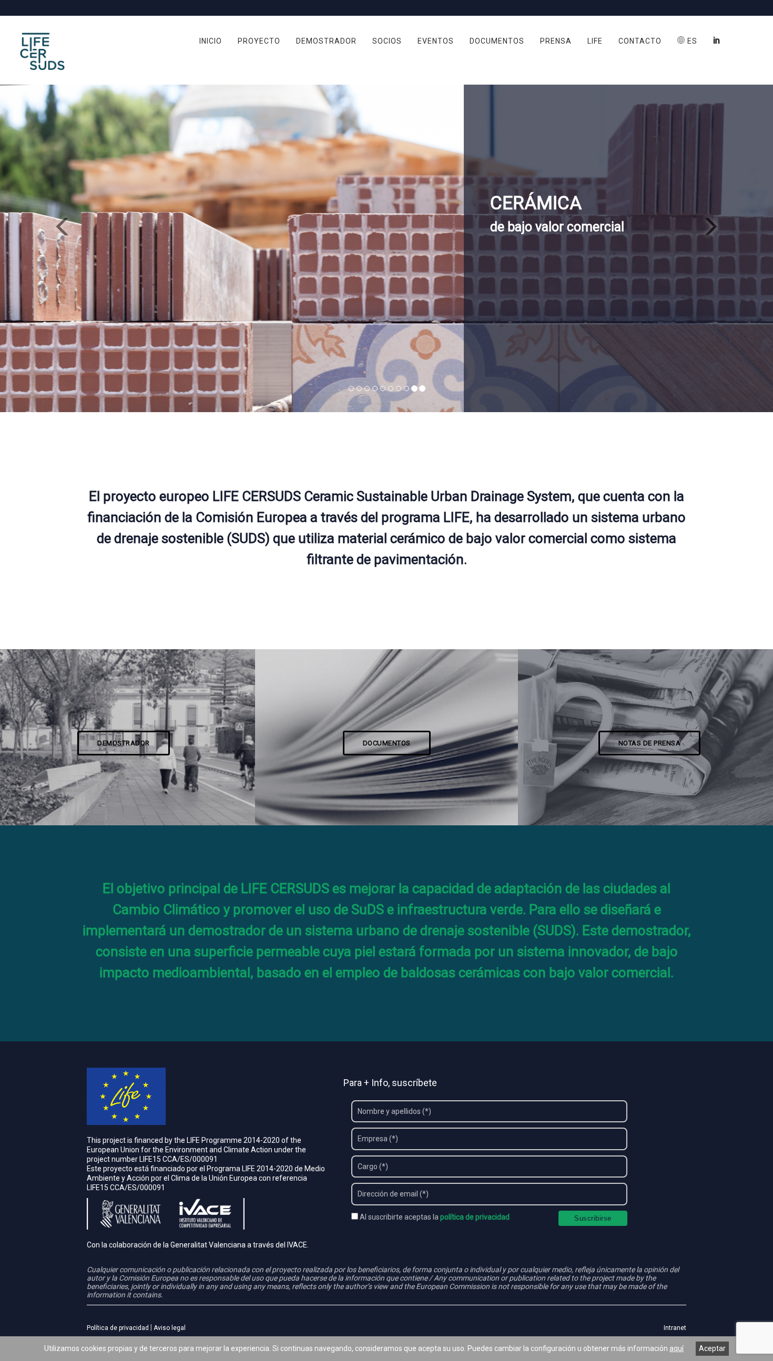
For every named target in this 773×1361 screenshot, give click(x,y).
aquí (676, 1348)
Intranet (675, 1328)
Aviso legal (170, 1328)
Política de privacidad (118, 1328)
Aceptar (712, 1348)
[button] (58, 222)
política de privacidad (475, 1217)
